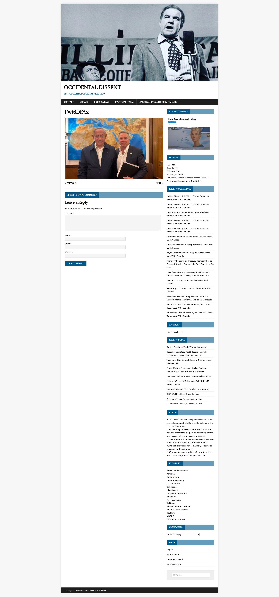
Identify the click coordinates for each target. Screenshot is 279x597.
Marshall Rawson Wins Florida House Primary (188, 389)
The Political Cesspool (177, 509)
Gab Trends (172, 486)
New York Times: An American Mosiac (184, 398)
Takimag (171, 503)
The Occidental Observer (179, 506)
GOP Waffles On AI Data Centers (183, 394)
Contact (69, 102)
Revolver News (174, 499)
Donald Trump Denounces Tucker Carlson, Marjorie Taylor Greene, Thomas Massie (189, 298)
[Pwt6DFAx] (114, 177)
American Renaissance (177, 470)
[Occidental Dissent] (139, 79)
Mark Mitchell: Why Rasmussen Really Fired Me (189, 376)
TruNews (171, 512)
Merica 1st (172, 496)
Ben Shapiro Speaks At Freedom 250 (184, 403)
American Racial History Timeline (158, 102)
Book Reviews (101, 102)
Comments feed (175, 559)
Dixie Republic (173, 483)
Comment (69, 213)
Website (69, 252)
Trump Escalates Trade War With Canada (188, 198)
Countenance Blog (175, 480)
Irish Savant (172, 490)
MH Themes (101, 590)
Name (68, 235)
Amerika (171, 473)
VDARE (170, 516)
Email (67, 243)
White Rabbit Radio (176, 519)
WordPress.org (174, 564)
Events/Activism (124, 102)
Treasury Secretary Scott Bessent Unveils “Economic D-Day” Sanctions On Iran (190, 264)
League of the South (177, 493)
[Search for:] (190, 575)
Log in (170, 549)
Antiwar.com (173, 477)
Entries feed (173, 554)
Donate (84, 102)
